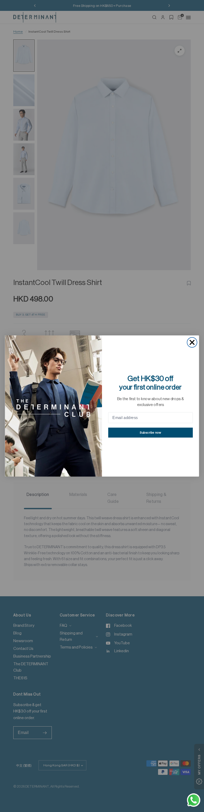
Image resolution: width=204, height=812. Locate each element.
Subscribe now (150, 432)
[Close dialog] (192, 342)
